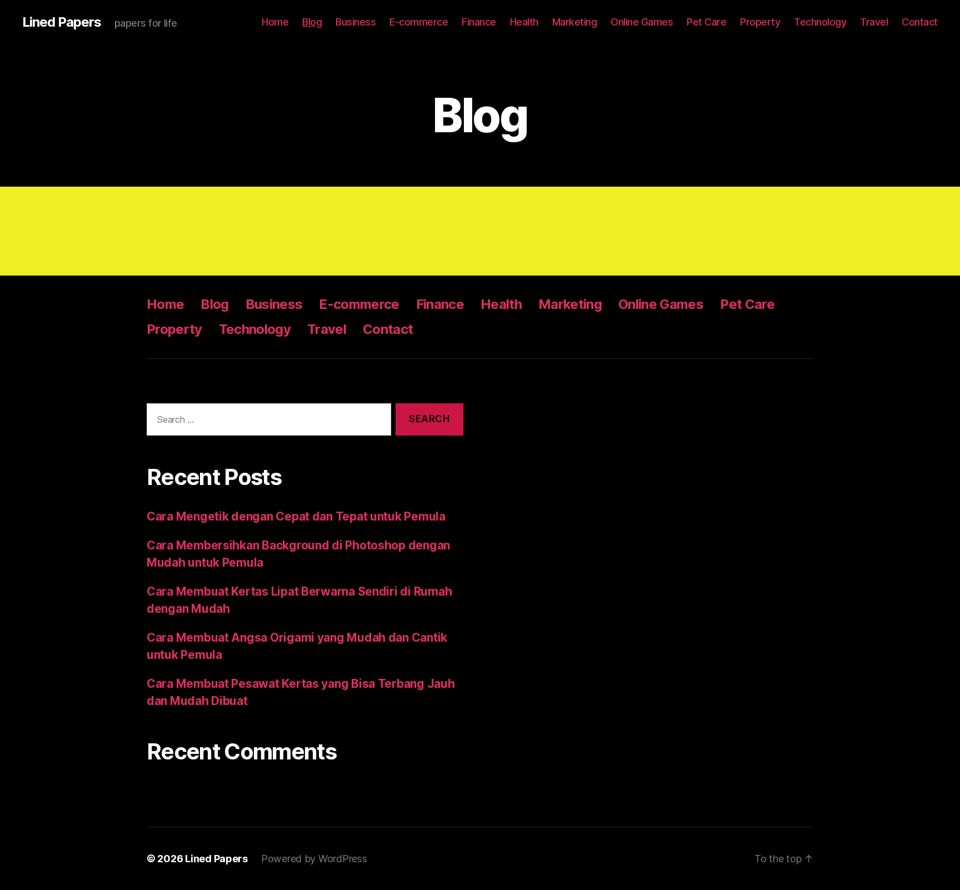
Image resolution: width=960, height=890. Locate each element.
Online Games (642, 22)
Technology (820, 22)
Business (356, 22)
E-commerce (418, 22)
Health (524, 22)
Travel (874, 22)
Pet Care (706, 22)
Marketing (574, 22)
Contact (920, 22)
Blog (312, 22)
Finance (479, 22)
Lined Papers (61, 22)
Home (275, 22)
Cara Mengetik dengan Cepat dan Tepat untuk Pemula (296, 516)
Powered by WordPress (314, 858)
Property (760, 22)
